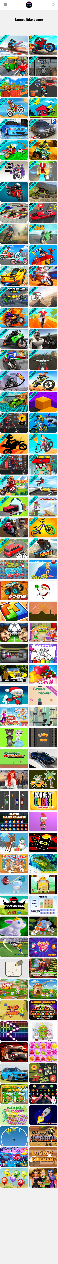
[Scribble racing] (43, 444)
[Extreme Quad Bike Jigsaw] (43, 150)
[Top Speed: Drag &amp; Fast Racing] (14, 549)
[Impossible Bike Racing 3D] (14, 45)
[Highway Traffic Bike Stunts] (43, 486)
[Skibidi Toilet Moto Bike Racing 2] (43, 339)
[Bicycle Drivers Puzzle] (43, 108)
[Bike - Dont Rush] (14, 171)
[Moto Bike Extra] (14, 297)
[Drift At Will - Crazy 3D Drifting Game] (43, 171)
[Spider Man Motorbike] (14, 423)
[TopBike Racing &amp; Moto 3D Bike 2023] (14, 87)
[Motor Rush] (14, 255)
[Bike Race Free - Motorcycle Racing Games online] (43, 381)
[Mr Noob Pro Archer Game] (43, 465)
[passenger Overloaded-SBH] (43, 255)
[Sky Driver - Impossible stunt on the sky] (14, 276)
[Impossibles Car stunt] (14, 402)
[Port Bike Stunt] (43, 45)
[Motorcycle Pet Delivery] (14, 360)
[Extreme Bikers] (14, 486)
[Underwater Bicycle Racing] (43, 423)
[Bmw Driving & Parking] (43, 129)
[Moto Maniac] (43, 507)
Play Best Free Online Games (29, 5)
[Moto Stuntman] (14, 318)
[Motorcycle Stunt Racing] (14, 192)
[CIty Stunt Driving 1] (43, 213)
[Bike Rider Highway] (43, 87)
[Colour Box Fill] (43, 402)
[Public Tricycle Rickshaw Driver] (14, 66)
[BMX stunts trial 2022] (43, 528)
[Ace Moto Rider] (43, 360)
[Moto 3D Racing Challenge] (14, 339)
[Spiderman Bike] (14, 465)
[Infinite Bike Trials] (43, 192)
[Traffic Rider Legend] (43, 234)
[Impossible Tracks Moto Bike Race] (14, 150)
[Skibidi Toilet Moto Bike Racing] (14, 528)
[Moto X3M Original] (14, 108)
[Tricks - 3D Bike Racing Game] (43, 276)
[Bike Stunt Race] (43, 318)
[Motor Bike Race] (14, 444)
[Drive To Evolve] (14, 507)
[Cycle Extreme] (43, 297)
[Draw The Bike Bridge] (14, 381)
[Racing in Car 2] (14, 129)
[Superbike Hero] (43, 549)
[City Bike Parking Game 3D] (14, 213)
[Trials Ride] (43, 66)
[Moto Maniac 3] (14, 234)
